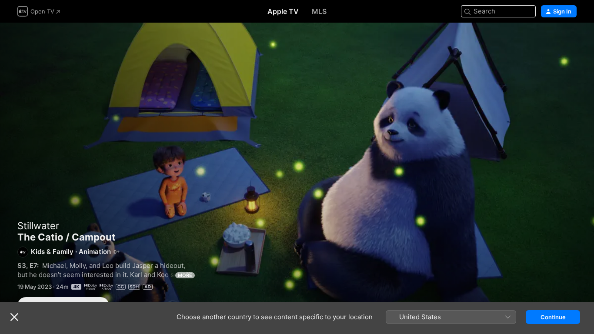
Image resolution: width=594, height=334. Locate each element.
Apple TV (283, 11)
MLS (319, 11)
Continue (553, 317)
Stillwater (38, 225)
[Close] (14, 317)
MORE (185, 275)
